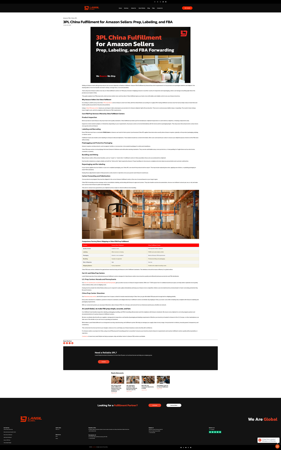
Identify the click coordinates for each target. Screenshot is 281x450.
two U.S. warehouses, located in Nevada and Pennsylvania (99, 282)
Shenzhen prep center (90, 296)
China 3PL (74, 18)
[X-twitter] (183, 447)
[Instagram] (188, 447)
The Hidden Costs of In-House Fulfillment (162, 386)
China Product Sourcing (8, 429)
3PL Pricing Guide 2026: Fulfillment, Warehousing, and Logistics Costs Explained (116, 388)
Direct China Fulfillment (8, 434)
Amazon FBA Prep (7, 440)
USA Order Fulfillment (8, 437)
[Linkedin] (191, 447)
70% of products (107, 102)
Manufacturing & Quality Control (10, 432)
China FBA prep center (92, 108)
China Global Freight (7, 442)
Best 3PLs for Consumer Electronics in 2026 (148, 386)
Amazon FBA (67, 18)
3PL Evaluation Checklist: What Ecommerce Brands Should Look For (131, 387)
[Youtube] (186, 447)
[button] (64, 343)
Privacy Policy (105, 446)
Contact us (85, 336)
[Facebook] (181, 447)
